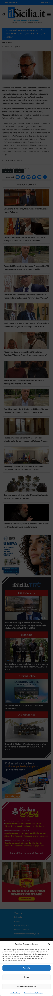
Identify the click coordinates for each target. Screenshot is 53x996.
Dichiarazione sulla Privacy (33, 993)
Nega (26, 977)
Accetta (26, 968)
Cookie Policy (15, 993)
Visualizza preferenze (26, 986)
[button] (49, 944)
